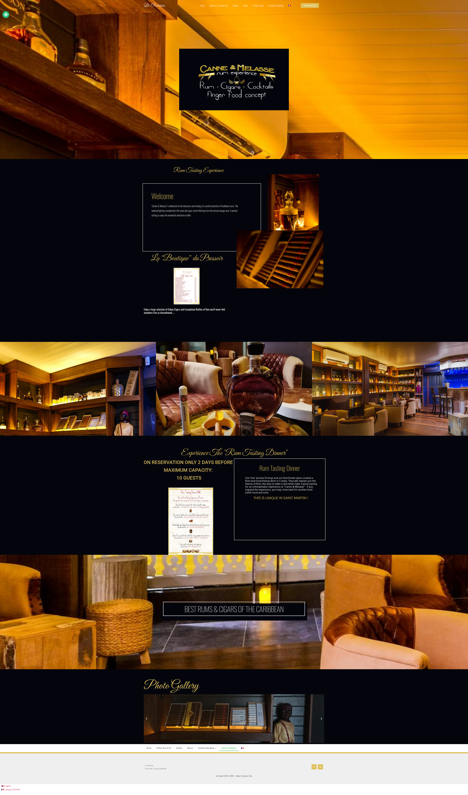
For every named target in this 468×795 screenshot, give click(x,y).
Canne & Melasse (228, 748)
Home (202, 5)
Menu (245, 5)
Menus (190, 748)
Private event (258, 5)
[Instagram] (320, 766)
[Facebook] (314, 766)
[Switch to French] (289, 5)
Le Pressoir (154, 5)
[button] (146, 718)
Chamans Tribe (247, 775)
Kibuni (238, 775)
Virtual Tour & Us (163, 748)
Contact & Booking (276, 5)
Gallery (236, 5)
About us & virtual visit (219, 5)
